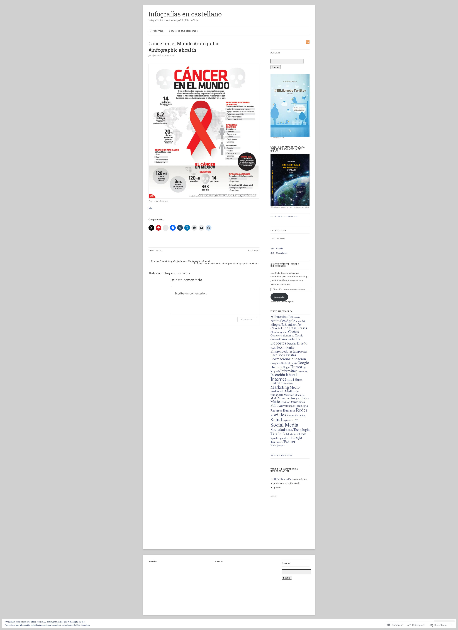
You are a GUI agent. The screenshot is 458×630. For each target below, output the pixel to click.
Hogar (286, 367)
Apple (290, 320)
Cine (284, 327)
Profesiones (288, 405)
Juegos (290, 379)
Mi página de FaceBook (284, 216)
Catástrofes (293, 324)
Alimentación (282, 316)
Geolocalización (289, 363)
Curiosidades (289, 338)
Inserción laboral (284, 374)
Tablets (289, 430)
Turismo (276, 441)
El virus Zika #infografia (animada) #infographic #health (180, 261)
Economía (285, 347)
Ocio (292, 402)
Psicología (302, 406)
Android (296, 317)
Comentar (247, 319)
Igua (304, 367)
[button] (203, 131)
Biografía (277, 324)
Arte (303, 321)
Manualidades (288, 383)
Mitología (299, 395)
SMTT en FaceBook (282, 455)
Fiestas (291, 354)
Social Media (284, 424)
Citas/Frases (298, 327)
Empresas (300, 351)
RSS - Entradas (277, 248)
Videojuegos (278, 445)
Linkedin (276, 383)
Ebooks (273, 348)
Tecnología (301, 429)
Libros (298, 379)
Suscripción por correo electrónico (285, 265)
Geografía (276, 363)
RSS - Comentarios (279, 252)
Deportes (278, 343)
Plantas (300, 402)
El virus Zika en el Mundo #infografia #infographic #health (225, 263)
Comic (299, 335)
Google (303, 362)
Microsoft (289, 395)
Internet (278, 378)
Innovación (302, 371)
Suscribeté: (279, 296)
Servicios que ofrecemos (183, 30)
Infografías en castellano (185, 14)
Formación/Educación (288, 358)
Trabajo (295, 437)
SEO (295, 420)
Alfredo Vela (156, 30)
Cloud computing (279, 332)
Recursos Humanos (283, 410)
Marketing (280, 387)
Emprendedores (282, 351)
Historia (276, 367)
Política (276, 405)
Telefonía (278, 433)
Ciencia (276, 328)
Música (276, 401)
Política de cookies (82, 624)
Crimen (275, 339)
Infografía (275, 371)
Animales (278, 320)
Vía (150, 208)
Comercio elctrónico (282, 335)
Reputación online (296, 415)
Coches (293, 331)
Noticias (285, 402)
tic (298, 433)
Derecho (291, 343)
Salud (159, 250)
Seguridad (286, 420)
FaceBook (278, 354)
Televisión (291, 433)
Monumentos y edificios (293, 398)
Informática (288, 370)
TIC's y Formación (283, 479)
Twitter (289, 441)
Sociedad (278, 429)
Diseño (302, 343)
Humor (296, 367)
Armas (298, 321)
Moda (274, 398)
